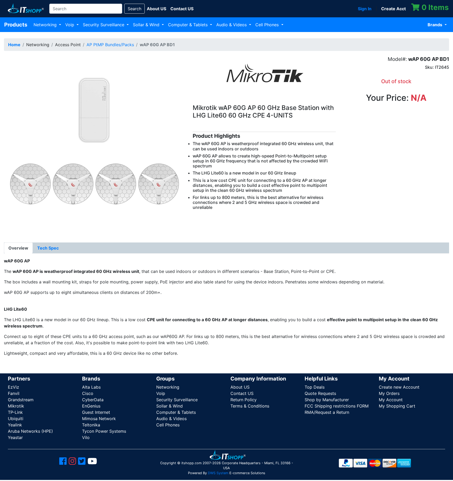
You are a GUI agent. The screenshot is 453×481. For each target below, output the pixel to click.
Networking (46, 24)
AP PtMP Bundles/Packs (110, 44)
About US (240, 387)
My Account (391, 399)
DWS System (218, 473)
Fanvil (13, 393)
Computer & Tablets (188, 24)
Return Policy (243, 399)
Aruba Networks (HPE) (30, 431)
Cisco (87, 393)
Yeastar (15, 437)
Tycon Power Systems (104, 431)
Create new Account (399, 387)
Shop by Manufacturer (327, 399)
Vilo (86, 437)
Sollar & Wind (147, 24)
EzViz (13, 387)
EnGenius (91, 406)
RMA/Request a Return (327, 412)
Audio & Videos (232, 24)
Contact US (242, 393)
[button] (94, 145)
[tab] (18, 247)
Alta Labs (91, 387)
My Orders (389, 393)
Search (134, 8)
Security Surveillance (104, 24)
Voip (70, 24)
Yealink (15, 424)
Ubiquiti (15, 418)
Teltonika (91, 424)
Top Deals (315, 387)
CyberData (93, 399)
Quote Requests (320, 393)
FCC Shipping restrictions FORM (337, 406)
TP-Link (15, 412)
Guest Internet (96, 412)
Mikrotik (16, 406)
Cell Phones (267, 24)
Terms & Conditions (249, 406)
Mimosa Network (99, 418)
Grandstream (21, 399)
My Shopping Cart (397, 406)
